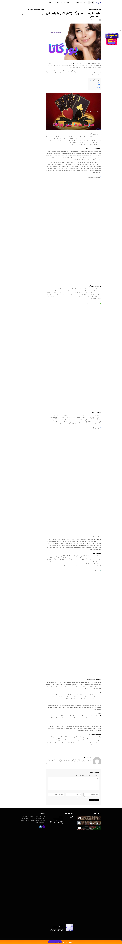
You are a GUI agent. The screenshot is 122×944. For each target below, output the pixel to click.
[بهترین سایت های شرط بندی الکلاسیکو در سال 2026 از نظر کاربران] (69, 869)
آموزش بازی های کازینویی (58, 926)
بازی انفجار (98, 539)
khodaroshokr (95, 19)
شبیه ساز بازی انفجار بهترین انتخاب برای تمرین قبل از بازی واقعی (56, 930)
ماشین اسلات (98, 715)
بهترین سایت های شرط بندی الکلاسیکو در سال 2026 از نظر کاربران (56, 822)
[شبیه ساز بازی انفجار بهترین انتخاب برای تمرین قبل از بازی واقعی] (69, 927)
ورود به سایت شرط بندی (55, 941)
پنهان (91, 80)
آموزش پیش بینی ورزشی (58, 818)
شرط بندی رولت (87, 698)
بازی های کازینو (78, 138)
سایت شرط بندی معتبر (77, 63)
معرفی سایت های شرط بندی (95, 9)
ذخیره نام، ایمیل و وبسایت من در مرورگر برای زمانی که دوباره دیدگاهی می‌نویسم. (83, 796)
